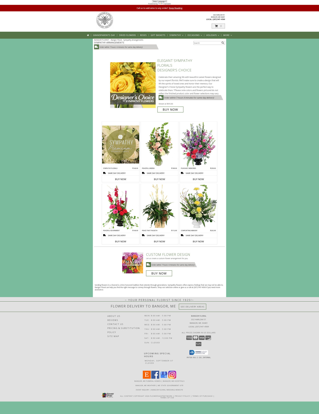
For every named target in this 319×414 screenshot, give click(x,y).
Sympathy (175, 35)
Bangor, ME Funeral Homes (147, 381)
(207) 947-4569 (219, 19)
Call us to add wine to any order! (159, 8)
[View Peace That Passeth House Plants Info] (159, 206)
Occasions (194, 35)
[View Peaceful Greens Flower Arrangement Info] (159, 144)
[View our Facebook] (155, 378)
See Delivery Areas (192, 306)
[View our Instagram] (172, 378)
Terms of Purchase (203, 396)
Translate (167, 3)
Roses (143, 35)
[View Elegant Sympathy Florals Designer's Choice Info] (133, 85)
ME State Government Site (170, 385)
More (226, 35)
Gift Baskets (158, 35)
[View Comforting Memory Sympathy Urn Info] (198, 206)
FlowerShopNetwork (161, 396)
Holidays (211, 35)
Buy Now (170, 109)
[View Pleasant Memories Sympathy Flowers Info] (198, 144)
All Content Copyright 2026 (135, 396)
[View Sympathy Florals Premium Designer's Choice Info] (120, 144)
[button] (218, 26)
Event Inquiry (143, 390)
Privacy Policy (182, 396)
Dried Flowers (127, 35)
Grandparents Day (104, 35)
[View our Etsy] (147, 378)
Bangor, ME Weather (146, 385)
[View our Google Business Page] (164, 378)
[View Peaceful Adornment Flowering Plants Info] (120, 206)
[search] (223, 42)
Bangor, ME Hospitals (174, 381)
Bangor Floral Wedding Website (167, 390)
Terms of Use (167, 398)
